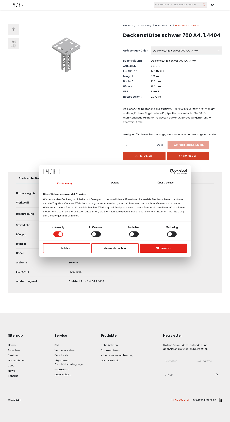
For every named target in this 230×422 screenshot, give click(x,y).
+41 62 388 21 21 (179, 399)
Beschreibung (132, 60)
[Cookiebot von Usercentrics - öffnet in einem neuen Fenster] (172, 171)
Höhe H (128, 86)
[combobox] (186, 50)
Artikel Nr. (129, 66)
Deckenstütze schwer (187, 25)
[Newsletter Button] (217, 375)
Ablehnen (66, 248)
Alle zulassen (163, 248)
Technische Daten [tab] (31, 178)
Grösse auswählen (135, 50)
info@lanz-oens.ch (204, 399)
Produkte (128, 25)
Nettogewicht (132, 96)
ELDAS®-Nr (130, 71)
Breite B (128, 81)
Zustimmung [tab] (64, 183)
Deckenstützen (163, 25)
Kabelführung (144, 25)
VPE (125, 91)
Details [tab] (115, 182)
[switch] (96, 234)
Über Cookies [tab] (165, 182)
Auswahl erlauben (115, 248)
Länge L (128, 76)
